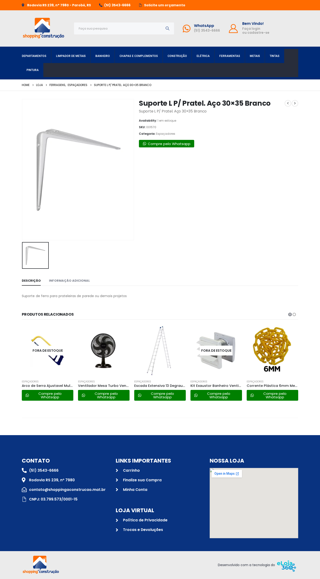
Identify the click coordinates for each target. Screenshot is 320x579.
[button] (290, 314)
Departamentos (34, 56)
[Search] (167, 28)
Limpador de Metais (71, 56)
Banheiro (102, 56)
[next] (295, 103)
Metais (255, 56)
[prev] (288, 103)
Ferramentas (229, 56)
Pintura (32, 70)
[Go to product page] (104, 350)
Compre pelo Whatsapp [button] (169, 143)
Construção (177, 56)
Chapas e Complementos (138, 56)
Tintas (274, 56)
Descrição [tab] (31, 280)
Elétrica (203, 56)
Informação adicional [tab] (69, 280)
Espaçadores (165, 134)
